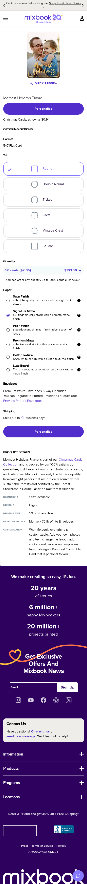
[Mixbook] (43, 18)
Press (24, 845)
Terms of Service (42, 845)
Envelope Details (14, 521)
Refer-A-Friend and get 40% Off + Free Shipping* (43, 814)
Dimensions (10, 497)
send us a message (20, 736)
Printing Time (11, 513)
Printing (8, 505)
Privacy (61, 845)
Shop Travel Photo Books (65, 3)
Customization (12, 529)
